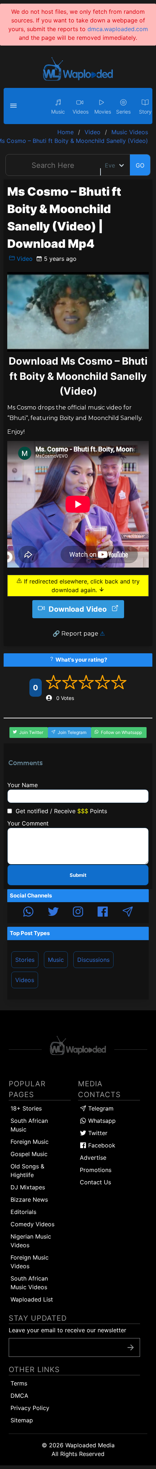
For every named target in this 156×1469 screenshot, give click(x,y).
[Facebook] (102, 912)
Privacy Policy (30, 1407)
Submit (78, 875)
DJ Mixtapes (28, 1187)
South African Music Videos (29, 1283)
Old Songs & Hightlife (27, 1171)
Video (24, 258)
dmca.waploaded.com (117, 29)
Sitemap (22, 1420)
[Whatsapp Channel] (28, 912)
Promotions (95, 1169)
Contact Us (95, 1182)
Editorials (23, 1211)
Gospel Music (29, 1154)
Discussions (93, 959)
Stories (24, 959)
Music (56, 959)
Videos (24, 980)
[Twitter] (53, 912)
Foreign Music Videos (30, 1262)
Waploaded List (32, 1299)
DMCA (19, 1395)
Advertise (93, 1157)
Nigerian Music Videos (31, 1241)
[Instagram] (78, 912)
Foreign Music (30, 1141)
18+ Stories (26, 1108)
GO (140, 165)
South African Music (29, 1125)
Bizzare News (29, 1199)
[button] (14, 106)
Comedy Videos (32, 1224)
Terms (19, 1383)
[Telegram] (127, 912)
